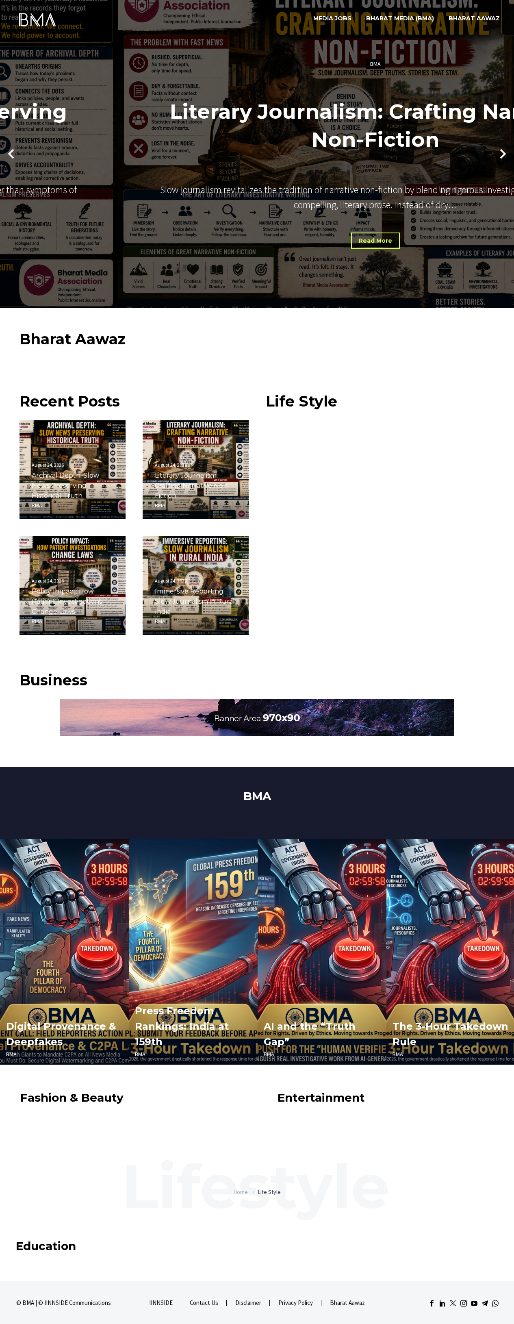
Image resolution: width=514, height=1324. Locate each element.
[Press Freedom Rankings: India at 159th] (193, 952)
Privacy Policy (295, 1303)
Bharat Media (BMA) (400, 18)
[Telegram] (484, 1303)
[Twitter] (453, 1303)
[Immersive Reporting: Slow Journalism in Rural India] (196, 585)
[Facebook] (432, 1303)
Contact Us (204, 1303)
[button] (11, 154)
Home (241, 1192)
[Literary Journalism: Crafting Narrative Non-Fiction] (196, 469)
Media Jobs (332, 18)
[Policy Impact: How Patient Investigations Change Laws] (73, 585)
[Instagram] (463, 1303)
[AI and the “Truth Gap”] (322, 952)
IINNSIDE (161, 1303)
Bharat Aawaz (474, 18)
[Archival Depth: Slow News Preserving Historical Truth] (73, 469)
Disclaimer (248, 1303)
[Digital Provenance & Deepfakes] (64, 952)
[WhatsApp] (495, 1303)
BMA (257, 63)
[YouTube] (474, 1303)
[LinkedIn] (442, 1303)
